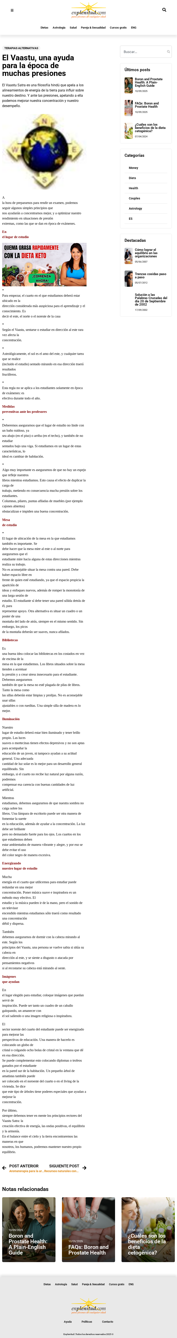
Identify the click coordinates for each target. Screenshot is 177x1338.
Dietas (44, 27)
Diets (132, 178)
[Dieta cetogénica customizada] (44, 285)
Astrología (59, 27)
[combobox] (146, 52)
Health (133, 188)
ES (131, 218)
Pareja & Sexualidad (93, 27)
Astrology (135, 208)
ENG (133, 27)
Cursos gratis (118, 27)
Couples (134, 198)
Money (133, 168)
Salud (73, 27)
